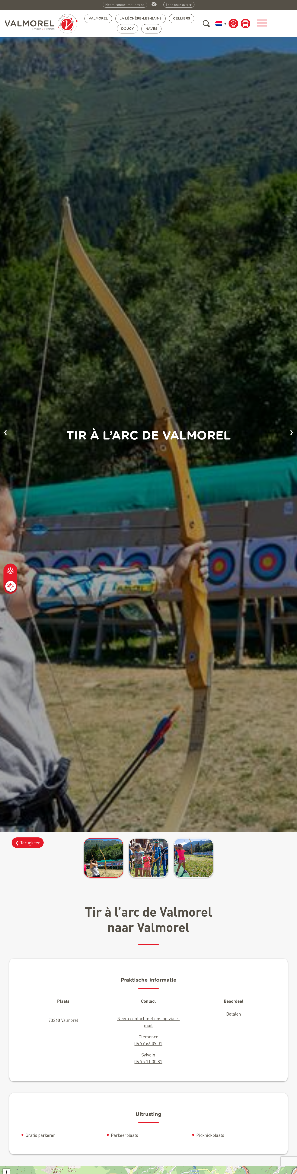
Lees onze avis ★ (179, 5)
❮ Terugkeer (27, 843)
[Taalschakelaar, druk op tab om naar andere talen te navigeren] (220, 23)
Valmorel (98, 18)
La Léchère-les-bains (140, 18)
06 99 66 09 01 (148, 1043)
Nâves (151, 28)
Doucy (127, 28)
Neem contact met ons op (125, 5)
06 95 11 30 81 (148, 1061)
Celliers (181, 18)
